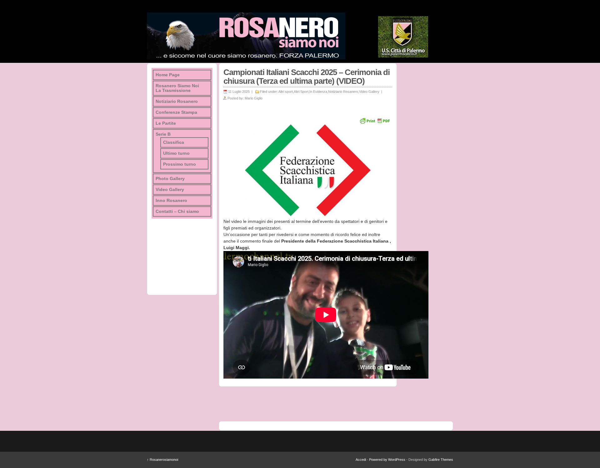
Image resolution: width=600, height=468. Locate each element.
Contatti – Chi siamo (177, 211)
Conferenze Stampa (176, 112)
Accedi (361, 459)
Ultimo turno (176, 153)
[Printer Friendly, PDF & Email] (374, 120)
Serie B (163, 134)
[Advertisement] (425, 157)
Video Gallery (369, 91)
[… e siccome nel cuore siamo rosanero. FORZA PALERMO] (246, 36)
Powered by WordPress (387, 459)
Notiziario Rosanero (343, 91)
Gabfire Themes (440, 459)
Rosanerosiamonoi (162, 459)
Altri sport (285, 91)
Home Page (168, 75)
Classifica (173, 142)
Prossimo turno (179, 164)
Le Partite (166, 123)
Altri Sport (301, 91)
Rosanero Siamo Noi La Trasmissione (177, 88)
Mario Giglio (253, 98)
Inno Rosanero (171, 200)
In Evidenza (318, 91)
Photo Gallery (170, 178)
